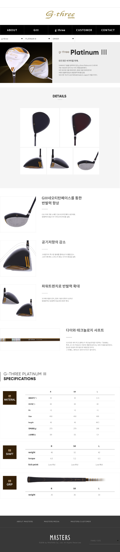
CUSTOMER (84, 30)
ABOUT (12, 30)
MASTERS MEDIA (51, 521)
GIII (36, 30)
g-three (60, 30)
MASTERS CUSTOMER (81, 521)
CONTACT (108, 30)
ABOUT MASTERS (25, 521)
